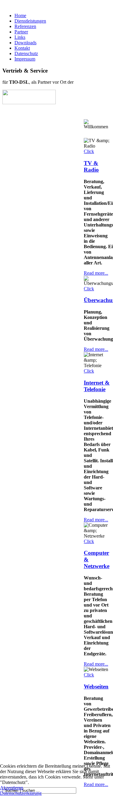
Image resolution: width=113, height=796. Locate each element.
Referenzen (25, 26)
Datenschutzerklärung (21, 793)
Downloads (25, 42)
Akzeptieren (11, 787)
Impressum (24, 58)
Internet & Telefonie (97, 385)
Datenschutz (26, 53)
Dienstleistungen (30, 20)
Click (89, 151)
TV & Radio (91, 166)
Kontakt (22, 48)
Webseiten (96, 686)
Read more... (96, 273)
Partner (21, 31)
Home (20, 15)
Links (19, 37)
